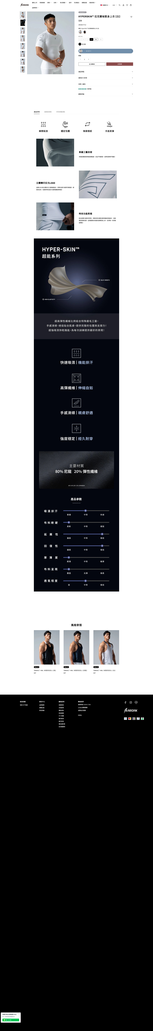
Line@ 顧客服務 (82, 707)
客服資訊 (61, 705)
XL (91, 39)
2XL (96, 39)
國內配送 (61, 718)
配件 (70, 3)
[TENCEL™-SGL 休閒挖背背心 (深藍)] (76, 647)
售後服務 (61, 713)
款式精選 (62, 3)
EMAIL (80, 715)
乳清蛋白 (76, 3)
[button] (131, 5)
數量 (79, 56)
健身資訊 (92, 3)
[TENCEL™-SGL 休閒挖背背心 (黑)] (47, 647)
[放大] (71, 15)
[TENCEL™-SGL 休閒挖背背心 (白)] (106, 647)
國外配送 (61, 721)
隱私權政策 (62, 724)
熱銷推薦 (42, 3)
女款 (55, 3)
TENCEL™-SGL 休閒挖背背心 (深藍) (75, 670)
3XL (101, 39)
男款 (48, 3)
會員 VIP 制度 (24, 705)
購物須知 (61, 710)
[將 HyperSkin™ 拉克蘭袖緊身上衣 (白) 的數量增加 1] (88, 59)
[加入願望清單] (131, 17)
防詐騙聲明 (62, 727)
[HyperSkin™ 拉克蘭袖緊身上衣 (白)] (80, 32)
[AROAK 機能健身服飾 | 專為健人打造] (24, 5)
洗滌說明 (61, 708)
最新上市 (34, 3)
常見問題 (41, 710)
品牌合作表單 (82, 710)
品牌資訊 (34, 8)
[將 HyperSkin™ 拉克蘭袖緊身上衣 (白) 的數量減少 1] (80, 59)
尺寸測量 (61, 716)
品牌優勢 (41, 705)
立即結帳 (119, 64)
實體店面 (84, 3)
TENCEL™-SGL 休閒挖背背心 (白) (104, 670)
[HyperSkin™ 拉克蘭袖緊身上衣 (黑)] (84, 32)
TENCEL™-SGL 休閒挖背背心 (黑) (45, 670)
